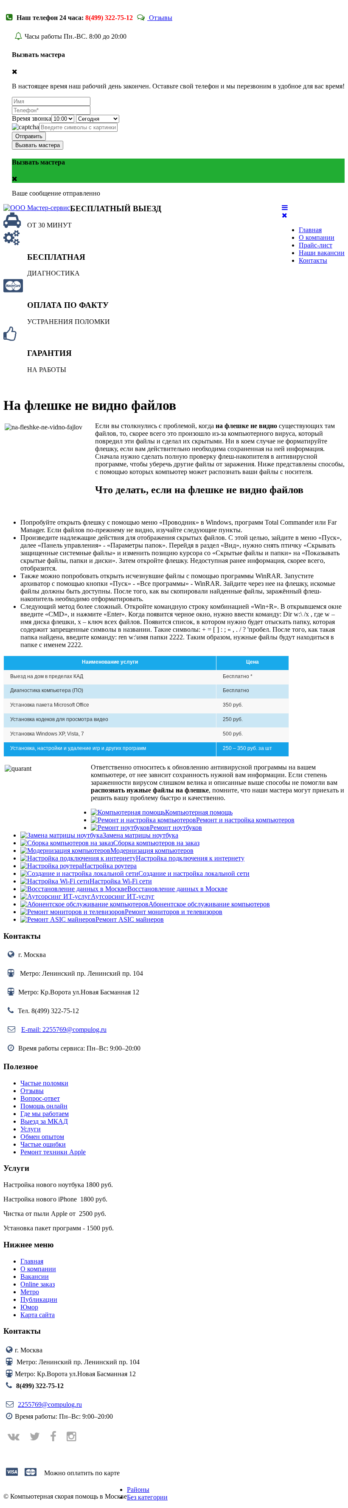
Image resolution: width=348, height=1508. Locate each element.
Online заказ (37, 1284)
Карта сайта (37, 1314)
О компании (316, 237)
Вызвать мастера (37, 145)
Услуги (30, 1129)
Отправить (28, 136)
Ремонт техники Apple (53, 1152)
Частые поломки (44, 1083)
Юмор (29, 1307)
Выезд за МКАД (44, 1121)
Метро (29, 1291)
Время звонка (31, 118)
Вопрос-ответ (40, 1098)
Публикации (38, 1299)
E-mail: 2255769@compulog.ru (64, 1029)
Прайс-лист (315, 245)
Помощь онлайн (43, 1106)
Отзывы (159, 17)
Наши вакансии (322, 252)
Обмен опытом (42, 1136)
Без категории (147, 1497)
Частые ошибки (43, 1144)
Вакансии (34, 1276)
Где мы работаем (44, 1113)
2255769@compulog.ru (50, 1404)
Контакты (313, 260)
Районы (138, 1489)
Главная (310, 229)
